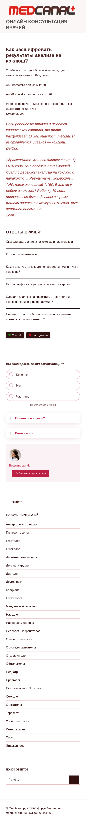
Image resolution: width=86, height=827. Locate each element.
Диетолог (12, 573)
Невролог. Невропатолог (23, 631)
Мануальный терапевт (21, 606)
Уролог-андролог (17, 721)
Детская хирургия (18, 565)
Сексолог (12, 696)
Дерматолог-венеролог (21, 557)
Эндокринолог (15, 745)
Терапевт (12, 713)
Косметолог (14, 598)
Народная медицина (20, 622)
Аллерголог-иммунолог (22, 524)
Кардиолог (13, 590)
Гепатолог (13, 540)
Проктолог (13, 680)
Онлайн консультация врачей (36, 24)
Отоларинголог (16, 655)
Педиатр (17, 501)
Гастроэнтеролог (17, 532)
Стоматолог (14, 704)
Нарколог (12, 614)
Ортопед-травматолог (21, 647)
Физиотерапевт (16, 729)
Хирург (10, 737)
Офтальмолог (15, 663)
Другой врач (14, 581)
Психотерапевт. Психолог (24, 688)
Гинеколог (13, 549)
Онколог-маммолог (19, 639)
